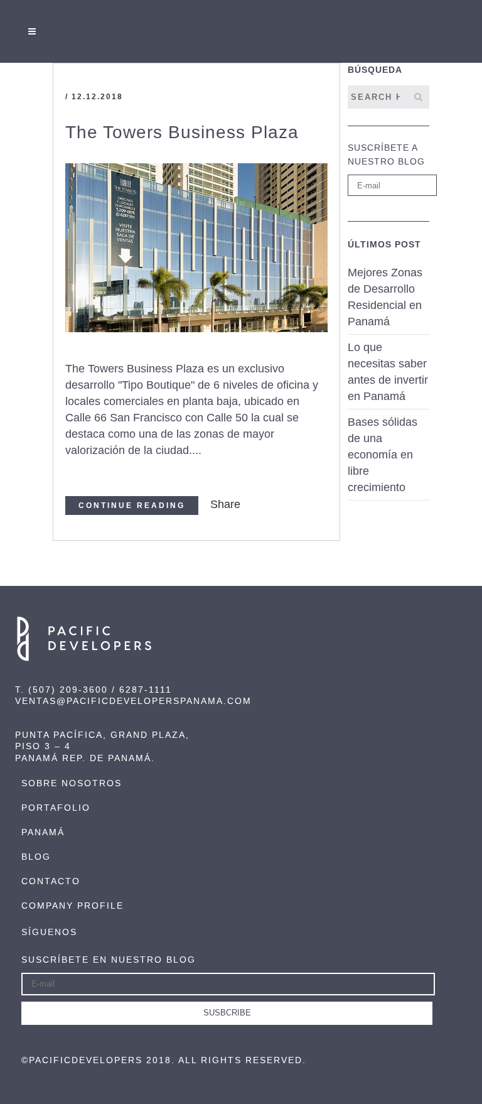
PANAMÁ (43, 832)
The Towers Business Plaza (182, 132)
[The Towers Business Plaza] (196, 247)
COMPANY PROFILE (72, 906)
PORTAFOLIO (55, 808)
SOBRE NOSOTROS (71, 783)
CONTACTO (50, 881)
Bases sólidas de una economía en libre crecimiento (382, 455)
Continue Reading (131, 505)
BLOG (36, 857)
